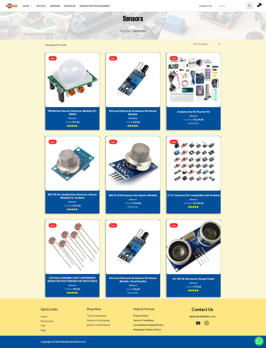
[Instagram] (206, 323)
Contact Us (205, 6)
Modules (69, 6)
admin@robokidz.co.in (202, 316)
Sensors (55, 6)
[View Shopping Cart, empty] (258, 6)
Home (125, 30)
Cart (43, 325)
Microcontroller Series (94, 6)
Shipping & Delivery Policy (147, 329)
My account (47, 320)
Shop (26, 6)
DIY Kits (41, 6)
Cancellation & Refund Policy (148, 324)
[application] (30, 6)
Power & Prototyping (98, 320)
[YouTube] (198, 323)
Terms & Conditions (143, 320)
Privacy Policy (140, 315)
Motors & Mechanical (98, 324)
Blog (43, 330)
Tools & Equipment (97, 315)
